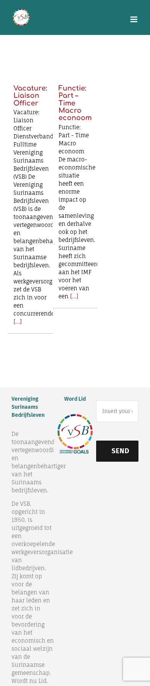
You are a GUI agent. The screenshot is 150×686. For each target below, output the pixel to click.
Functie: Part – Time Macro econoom (75, 103)
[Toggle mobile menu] (134, 19)
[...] (17, 321)
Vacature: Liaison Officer (30, 96)
